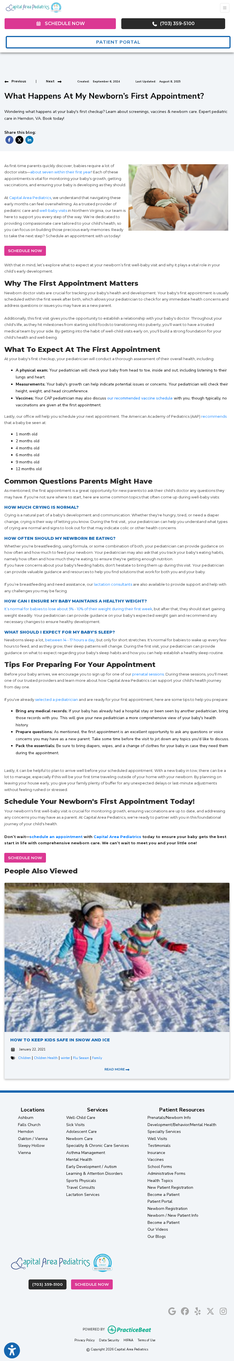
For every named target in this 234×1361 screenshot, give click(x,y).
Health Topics (160, 1180)
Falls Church (29, 1124)
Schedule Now (94, 1284)
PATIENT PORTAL (118, 42)
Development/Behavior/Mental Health (182, 1124)
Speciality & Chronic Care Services (97, 1145)
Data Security (109, 1340)
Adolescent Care (81, 1131)
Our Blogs (157, 1236)
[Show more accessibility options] (12, 1350)
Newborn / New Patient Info (173, 1215)
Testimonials (159, 1145)
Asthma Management (85, 1152)
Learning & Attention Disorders (94, 1173)
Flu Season (81, 1058)
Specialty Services (164, 1131)
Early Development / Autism (91, 1166)
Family (97, 1058)
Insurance (156, 1152)
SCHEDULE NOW (25, 250)
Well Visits (157, 1138)
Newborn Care (79, 1138)
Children (24, 1058)
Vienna (24, 1152)
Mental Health (79, 1159)
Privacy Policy (84, 1340)
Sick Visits (75, 1124)
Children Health (46, 1058)
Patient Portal (160, 1201)
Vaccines (156, 1159)
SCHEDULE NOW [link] (64, 23)
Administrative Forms (166, 1173)
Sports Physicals (81, 1180)
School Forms (160, 1166)
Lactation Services (83, 1194)
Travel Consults (80, 1187)
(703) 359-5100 (177, 23)
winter (65, 1058)
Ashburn (25, 1117)
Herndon (26, 1131)
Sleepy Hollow (31, 1145)
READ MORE (115, 1069)
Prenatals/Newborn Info (169, 1117)
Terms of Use (146, 1340)
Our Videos (158, 1229)
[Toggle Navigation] (224, 8)
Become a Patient (163, 1194)
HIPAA (128, 1340)
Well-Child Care (80, 1117)
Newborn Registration (167, 1208)
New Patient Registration (170, 1187)
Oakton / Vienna (33, 1138)
